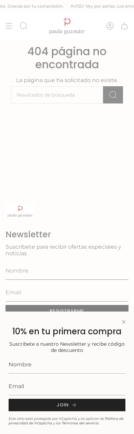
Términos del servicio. (80, 423)
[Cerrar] (123, 321)
